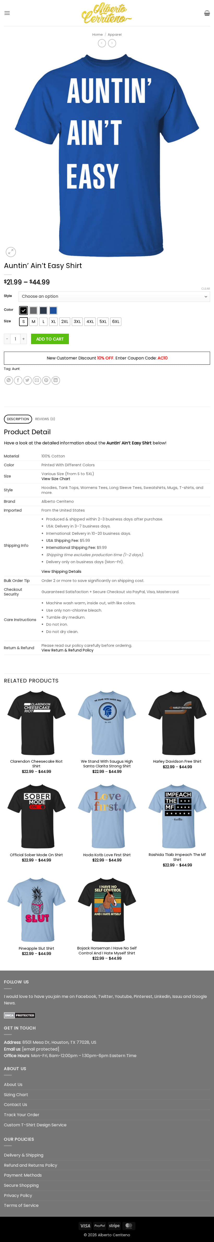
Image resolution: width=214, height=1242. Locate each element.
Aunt (16, 369)
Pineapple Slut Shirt (36, 948)
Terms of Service (21, 1205)
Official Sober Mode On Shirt (36, 855)
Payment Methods (23, 1175)
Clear (205, 288)
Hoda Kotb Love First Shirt (107, 855)
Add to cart (50, 339)
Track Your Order (21, 1115)
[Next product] (102, 43)
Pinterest (143, 996)
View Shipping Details (61, 571)
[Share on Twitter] (27, 380)
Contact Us (15, 1105)
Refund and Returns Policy (30, 1165)
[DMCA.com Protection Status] (19, 1015)
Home (97, 34)
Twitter (105, 996)
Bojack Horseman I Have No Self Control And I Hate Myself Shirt (107, 950)
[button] (7, 13)
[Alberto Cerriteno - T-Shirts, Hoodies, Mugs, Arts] (107, 13)
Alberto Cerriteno (114, 1235)
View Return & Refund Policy (67, 650)
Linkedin (162, 996)
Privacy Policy (18, 1195)
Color (8, 310)
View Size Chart (55, 478)
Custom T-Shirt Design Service (35, 1125)
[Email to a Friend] (37, 380)
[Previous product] (112, 43)
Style (8, 296)
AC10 (163, 358)
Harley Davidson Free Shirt (177, 761)
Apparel (115, 34)
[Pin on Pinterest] (46, 380)
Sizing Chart (16, 1095)
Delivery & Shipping (23, 1155)
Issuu (177, 996)
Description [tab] (18, 419)
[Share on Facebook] (18, 380)
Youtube (123, 996)
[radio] (23, 310)
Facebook (86, 996)
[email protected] (40, 1049)
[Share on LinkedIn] (55, 380)
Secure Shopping (21, 1185)
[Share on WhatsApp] (8, 380)
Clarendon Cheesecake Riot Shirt (36, 764)
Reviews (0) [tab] (45, 419)
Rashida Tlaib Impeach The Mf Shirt (177, 857)
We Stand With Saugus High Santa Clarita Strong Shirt (107, 764)
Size (7, 321)
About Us (13, 1085)
